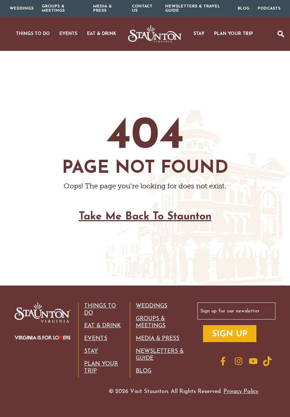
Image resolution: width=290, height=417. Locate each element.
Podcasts (268, 8)
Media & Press (102, 8)
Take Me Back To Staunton (145, 216)
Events (95, 338)
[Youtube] (254, 361)
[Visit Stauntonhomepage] (40, 313)
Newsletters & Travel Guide (192, 8)
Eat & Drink (102, 326)
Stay (91, 351)
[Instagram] (240, 361)
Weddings (22, 8)
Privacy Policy (241, 391)
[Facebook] (226, 361)
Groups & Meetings (53, 8)
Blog (243, 8)
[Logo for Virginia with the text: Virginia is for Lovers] (40, 338)
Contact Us (142, 8)
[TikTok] (268, 361)
